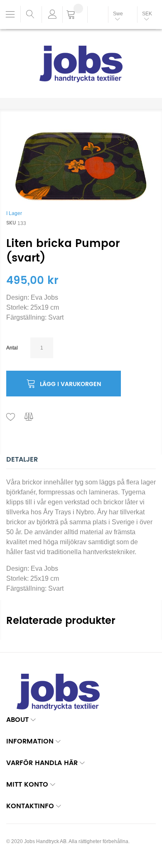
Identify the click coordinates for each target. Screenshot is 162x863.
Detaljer (22, 459)
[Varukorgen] (75, 15)
